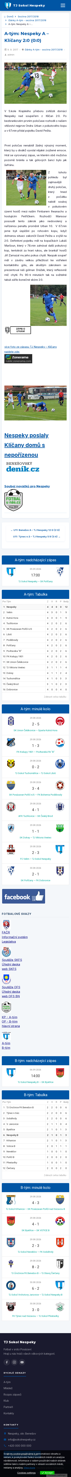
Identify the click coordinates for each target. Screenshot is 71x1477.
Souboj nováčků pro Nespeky (27, 486)
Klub (6, 1400)
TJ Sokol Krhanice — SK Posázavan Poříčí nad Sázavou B (35, 1209)
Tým (9, 601)
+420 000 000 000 (19, 1445)
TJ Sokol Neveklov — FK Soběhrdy (35, 1252)
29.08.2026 (35, 718)
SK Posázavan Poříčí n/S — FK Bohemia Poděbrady (35, 794)
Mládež (8, 1388)
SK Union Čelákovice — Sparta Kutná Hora (35, 730)
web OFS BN (11, 996)
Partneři (8, 1406)
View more (29, 1467)
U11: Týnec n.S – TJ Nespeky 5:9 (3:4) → (36, 536)
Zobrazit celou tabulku (55, 697)
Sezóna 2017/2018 (28, 16)
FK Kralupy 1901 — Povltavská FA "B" (36, 752)
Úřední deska (11, 964)
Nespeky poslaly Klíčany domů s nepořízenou (26, 445)
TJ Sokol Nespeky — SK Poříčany (36, 581)
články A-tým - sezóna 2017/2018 (27, 20)
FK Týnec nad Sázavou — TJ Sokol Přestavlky (35, 1316)
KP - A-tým (9, 1017)
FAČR (6, 932)
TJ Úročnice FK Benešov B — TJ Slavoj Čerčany (35, 1273)
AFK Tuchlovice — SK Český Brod (35, 816)
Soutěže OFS (11, 987)
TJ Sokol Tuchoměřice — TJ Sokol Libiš (35, 773)
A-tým (6, 1043)
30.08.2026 (35, 868)
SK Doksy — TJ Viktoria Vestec (35, 837)
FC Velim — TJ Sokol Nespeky (35, 859)
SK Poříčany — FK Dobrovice (35, 880)
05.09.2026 (35, 569)
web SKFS (9, 969)
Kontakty (9, 1413)
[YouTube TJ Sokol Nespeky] (22, 1362)
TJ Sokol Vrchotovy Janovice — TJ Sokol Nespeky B (35, 1294)
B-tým (6, 1047)
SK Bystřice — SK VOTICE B (36, 1230)
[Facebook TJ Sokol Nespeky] (7, 1362)
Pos (4, 601)
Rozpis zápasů (12, 1394)
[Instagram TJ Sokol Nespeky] (14, 1362)
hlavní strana (11, 1026)
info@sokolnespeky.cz (22, 1439)
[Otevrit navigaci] (63, 5)
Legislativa (9, 941)
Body (66, 601)
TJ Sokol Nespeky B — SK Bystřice (35, 1082)
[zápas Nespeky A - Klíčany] (35, 83)
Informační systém (15, 937)
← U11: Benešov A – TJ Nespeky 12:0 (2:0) (35, 530)
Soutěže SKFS (12, 960)
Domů (9, 16)
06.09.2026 (35, 1069)
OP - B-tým (9, 1021)
